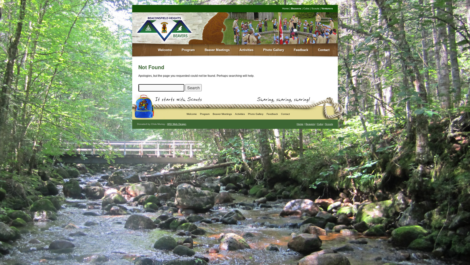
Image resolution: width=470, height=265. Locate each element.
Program (188, 50)
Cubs (306, 8)
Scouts (315, 8)
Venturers (327, 8)
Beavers (296, 8)
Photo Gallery (273, 50)
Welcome (165, 50)
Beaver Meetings (217, 50)
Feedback (301, 50)
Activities (246, 50)
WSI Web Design (176, 124)
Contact (323, 50)
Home (285, 8)
